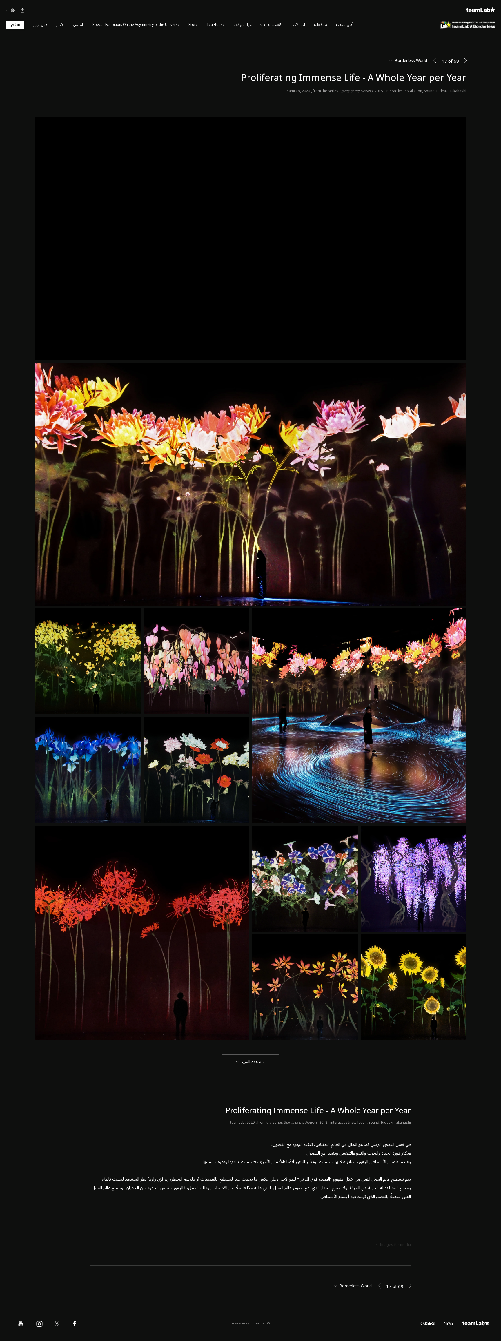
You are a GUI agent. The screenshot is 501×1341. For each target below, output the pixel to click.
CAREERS (427, 1323)
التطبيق (78, 24)
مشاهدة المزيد (253, 1062)
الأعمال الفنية (273, 25)
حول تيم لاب (243, 24)
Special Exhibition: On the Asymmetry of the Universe (136, 24)
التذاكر (15, 25)
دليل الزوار (40, 24)
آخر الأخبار (298, 24)
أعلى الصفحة (344, 24)
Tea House (215, 24)
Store (193, 24)
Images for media (395, 1245)
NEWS (449, 1323)
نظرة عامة (320, 24)
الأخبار (60, 24)
